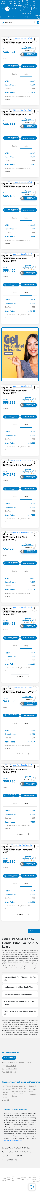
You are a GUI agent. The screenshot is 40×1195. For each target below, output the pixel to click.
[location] (22, 2)
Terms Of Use (13, 1178)
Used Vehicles (6, 1089)
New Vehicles (6, 1086)
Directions (32, 1095)
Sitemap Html (23, 1179)
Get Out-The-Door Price (13, 66)
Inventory (7, 1081)
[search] (18, 8)
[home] (13, 8)
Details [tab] (14, 74)
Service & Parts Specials (15, 1094)
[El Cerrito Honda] (4, 8)
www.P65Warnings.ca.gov (12, 1140)
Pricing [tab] (25, 74)
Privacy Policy (9, 1179)
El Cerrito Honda (4, 1178)
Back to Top (34, 931)
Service (15, 1081)
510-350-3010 (11, 1072)
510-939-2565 (11, 1066)
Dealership (34, 1081)
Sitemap (18, 1179)
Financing (24, 1081)
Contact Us (10, 1058)
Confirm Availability (28, 66)
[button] (8, 39)
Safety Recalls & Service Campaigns (35, 1178)
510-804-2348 (12, 1069)
